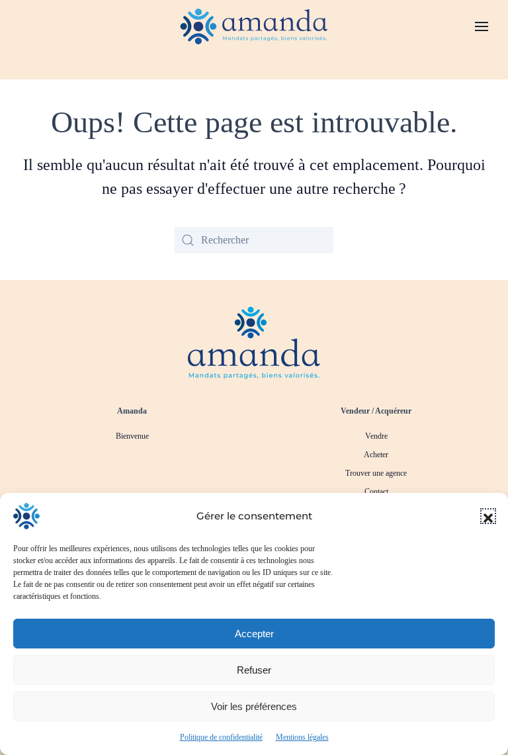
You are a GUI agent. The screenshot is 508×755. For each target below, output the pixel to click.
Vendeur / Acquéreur (376, 411)
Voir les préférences (254, 706)
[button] (488, 516)
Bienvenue (132, 436)
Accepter (254, 633)
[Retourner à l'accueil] (254, 26)
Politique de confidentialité (221, 737)
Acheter (376, 454)
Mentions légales (302, 737)
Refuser (254, 670)
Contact (376, 491)
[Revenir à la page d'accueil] (254, 341)
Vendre (376, 436)
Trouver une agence (376, 473)
